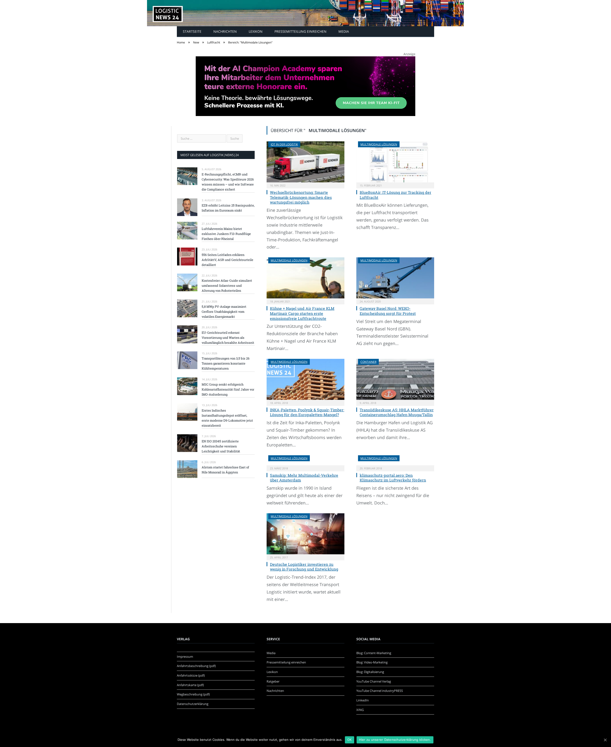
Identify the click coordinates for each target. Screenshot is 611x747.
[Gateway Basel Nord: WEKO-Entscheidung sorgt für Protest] (395, 277)
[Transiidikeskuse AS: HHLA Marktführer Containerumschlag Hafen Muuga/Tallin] (395, 379)
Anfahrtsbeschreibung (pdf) (196, 666)
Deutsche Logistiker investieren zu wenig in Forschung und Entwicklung (304, 567)
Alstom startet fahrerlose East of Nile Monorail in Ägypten (225, 469)
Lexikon (256, 31)
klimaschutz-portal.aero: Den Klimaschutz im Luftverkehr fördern (393, 478)
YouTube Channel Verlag (373, 681)
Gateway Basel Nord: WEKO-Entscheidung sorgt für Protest (388, 311)
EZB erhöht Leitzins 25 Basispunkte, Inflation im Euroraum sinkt (228, 207)
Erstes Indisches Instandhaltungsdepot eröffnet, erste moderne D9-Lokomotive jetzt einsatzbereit (227, 418)
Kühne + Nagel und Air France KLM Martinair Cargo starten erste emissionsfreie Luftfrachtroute (302, 313)
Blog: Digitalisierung (370, 672)
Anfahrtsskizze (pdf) (191, 675)
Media (343, 31)
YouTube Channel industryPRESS (379, 691)
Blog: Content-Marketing (373, 653)
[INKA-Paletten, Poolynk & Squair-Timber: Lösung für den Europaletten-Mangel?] (305, 379)
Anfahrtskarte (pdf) (190, 685)
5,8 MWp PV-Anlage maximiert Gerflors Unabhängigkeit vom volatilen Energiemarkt (224, 311)
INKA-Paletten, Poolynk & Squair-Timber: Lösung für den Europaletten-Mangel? (307, 412)
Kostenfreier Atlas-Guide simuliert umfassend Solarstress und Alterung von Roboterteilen (227, 285)
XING (360, 710)
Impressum (185, 656)
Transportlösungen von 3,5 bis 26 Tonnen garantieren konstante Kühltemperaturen (225, 363)
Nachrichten (225, 31)
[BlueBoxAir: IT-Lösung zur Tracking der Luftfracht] (395, 161)
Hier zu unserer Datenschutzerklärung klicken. (395, 740)
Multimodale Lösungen (378, 144)
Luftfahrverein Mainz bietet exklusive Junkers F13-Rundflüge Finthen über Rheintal (226, 234)
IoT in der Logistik (284, 144)
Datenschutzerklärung (192, 704)
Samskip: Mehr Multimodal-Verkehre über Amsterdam (304, 478)
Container (368, 362)
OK (349, 740)
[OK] (605, 739)
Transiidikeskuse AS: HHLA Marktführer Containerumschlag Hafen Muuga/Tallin (397, 412)
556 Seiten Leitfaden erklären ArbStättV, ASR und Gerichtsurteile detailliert (227, 260)
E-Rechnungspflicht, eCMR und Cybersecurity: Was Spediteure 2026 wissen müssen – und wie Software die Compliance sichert (228, 181)
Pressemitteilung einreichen (300, 31)
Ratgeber (273, 681)
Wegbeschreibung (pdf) (193, 694)
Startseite (192, 31)
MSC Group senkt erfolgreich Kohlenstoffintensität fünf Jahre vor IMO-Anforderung (228, 389)
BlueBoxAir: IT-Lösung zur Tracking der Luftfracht (395, 195)
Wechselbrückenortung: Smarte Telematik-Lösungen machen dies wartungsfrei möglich (301, 197)
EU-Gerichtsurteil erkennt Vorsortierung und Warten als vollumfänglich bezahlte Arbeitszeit (228, 337)
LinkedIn (362, 700)
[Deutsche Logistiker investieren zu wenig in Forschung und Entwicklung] (305, 533)
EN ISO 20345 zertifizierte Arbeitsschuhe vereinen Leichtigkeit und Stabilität (221, 446)
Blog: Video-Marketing (372, 662)
